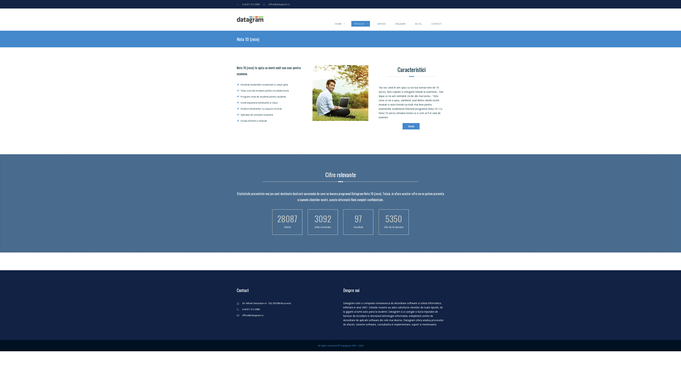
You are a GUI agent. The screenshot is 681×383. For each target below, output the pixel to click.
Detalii (411, 126)
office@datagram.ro (279, 4)
